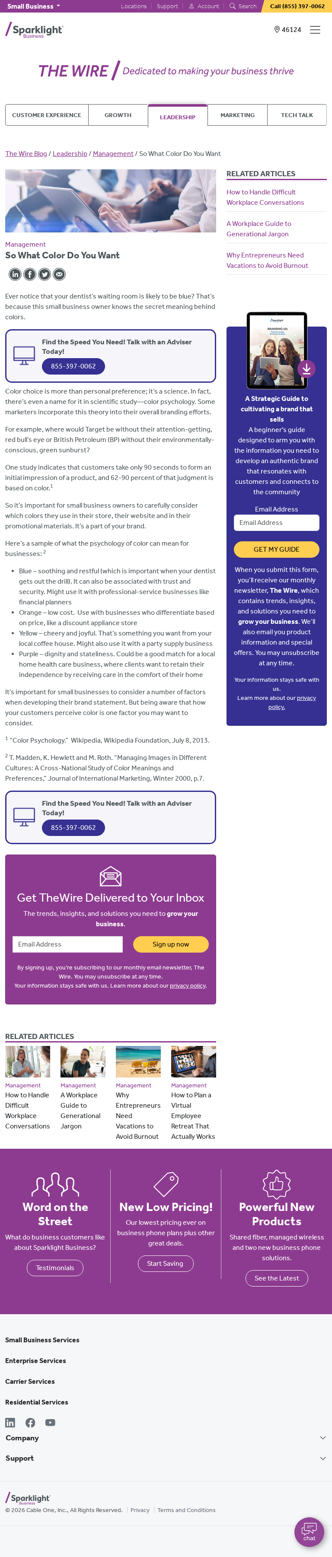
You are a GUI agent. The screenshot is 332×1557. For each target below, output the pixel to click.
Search (246, 6)
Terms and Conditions (186, 1510)
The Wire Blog (26, 153)
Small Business (31, 6)
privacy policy (187, 985)
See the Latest (277, 1278)
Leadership (177, 117)
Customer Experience (46, 114)
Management (113, 153)
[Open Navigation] (317, 30)
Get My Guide (277, 549)
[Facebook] (30, 1424)
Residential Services (36, 1402)
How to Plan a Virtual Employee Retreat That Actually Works (193, 1116)
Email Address (276, 509)
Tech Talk (297, 114)
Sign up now (171, 944)
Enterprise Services (35, 1361)
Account (207, 6)
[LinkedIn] (10, 1424)
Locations (134, 6)
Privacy (140, 1510)
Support (167, 6)
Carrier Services (30, 1381)
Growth (118, 114)
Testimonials (55, 1268)
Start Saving (166, 1263)
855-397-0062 (73, 366)
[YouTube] (50, 1424)
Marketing (237, 114)
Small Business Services (42, 1340)
